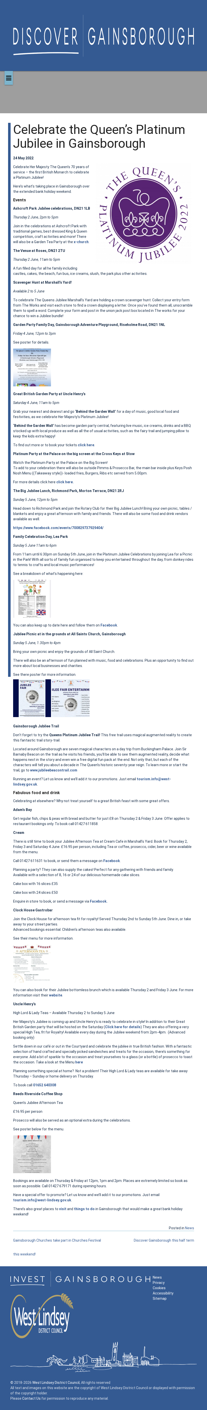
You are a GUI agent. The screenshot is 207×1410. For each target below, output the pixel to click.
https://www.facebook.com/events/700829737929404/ (58, 528)
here (79, 1062)
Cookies (159, 1288)
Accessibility (163, 1293)
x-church (81, 242)
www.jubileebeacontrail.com (53, 770)
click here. (65, 482)
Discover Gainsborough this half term (164, 1240)
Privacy (159, 1283)
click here (86, 445)
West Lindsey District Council (56, 1383)
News (189, 1228)
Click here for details (123, 1027)
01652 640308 (44, 1085)
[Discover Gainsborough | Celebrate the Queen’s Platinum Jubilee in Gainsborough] (103, 51)
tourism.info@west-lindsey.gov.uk (42, 1200)
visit (62, 1209)
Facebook (108, 625)
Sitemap (160, 1298)
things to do (84, 1209)
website (55, 995)
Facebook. (99, 901)
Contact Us (31, 1398)
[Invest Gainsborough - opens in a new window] (80, 1285)
